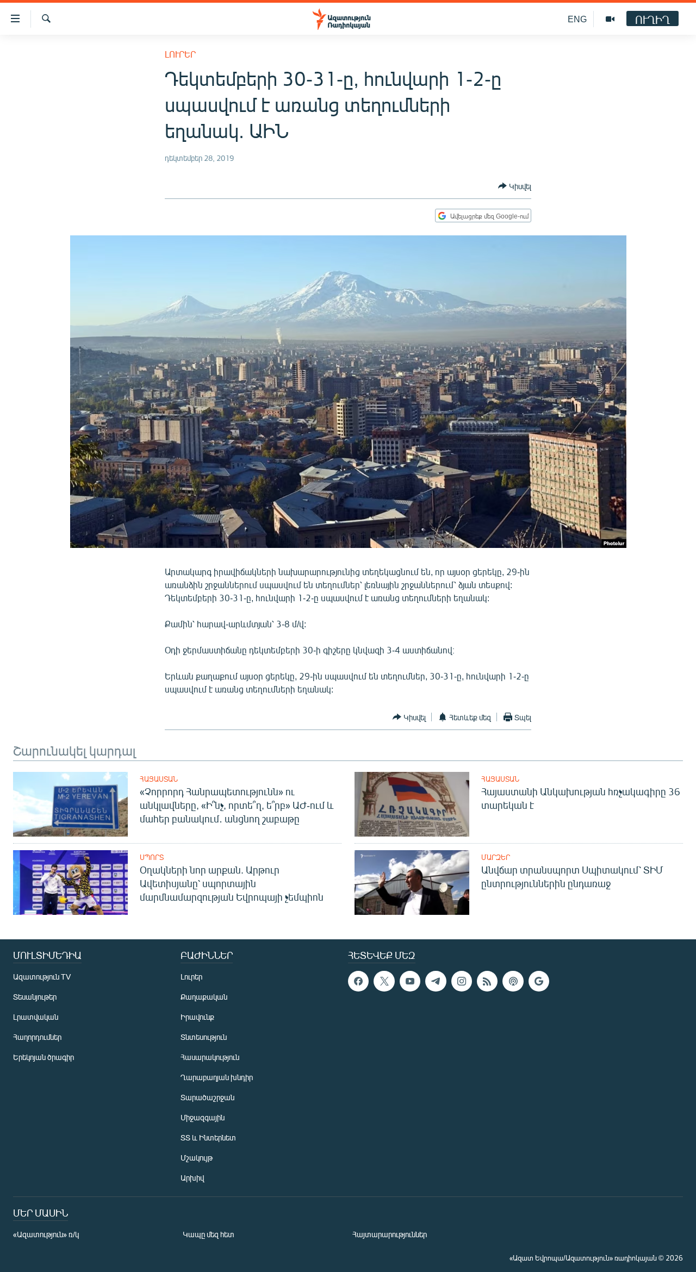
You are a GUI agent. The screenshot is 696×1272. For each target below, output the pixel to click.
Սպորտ (152, 857)
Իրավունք (197, 1016)
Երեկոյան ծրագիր (43, 1057)
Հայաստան (159, 779)
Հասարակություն (210, 1057)
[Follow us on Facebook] (358, 981)
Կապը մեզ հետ (208, 1234)
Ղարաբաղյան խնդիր (217, 1077)
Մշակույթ (197, 1157)
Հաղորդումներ (37, 1037)
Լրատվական (35, 1016)
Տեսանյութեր (35, 996)
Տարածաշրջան (207, 1097)
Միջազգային (203, 1117)
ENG (577, 19)
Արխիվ (192, 1177)
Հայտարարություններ (389, 1234)
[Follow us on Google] (539, 981)
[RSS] (487, 981)
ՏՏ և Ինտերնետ (208, 1137)
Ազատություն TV (42, 976)
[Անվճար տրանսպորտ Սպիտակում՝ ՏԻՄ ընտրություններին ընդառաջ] (412, 882)
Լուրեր (180, 54)
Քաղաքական (204, 996)
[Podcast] (512, 981)
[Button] (514, 185)
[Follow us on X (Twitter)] (384, 981)
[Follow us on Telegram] (435, 981)
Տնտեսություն (204, 1037)
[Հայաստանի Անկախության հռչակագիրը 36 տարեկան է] (412, 804)
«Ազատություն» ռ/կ (46, 1234)
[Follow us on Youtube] (410, 981)
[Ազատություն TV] (610, 19)
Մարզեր (495, 857)
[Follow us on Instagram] (461, 981)
